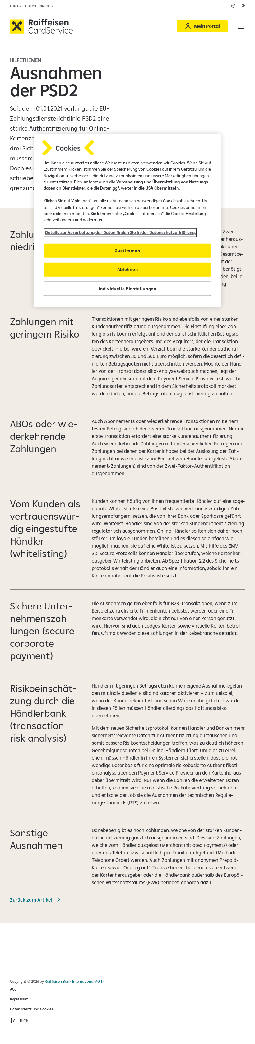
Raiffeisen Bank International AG (72, 981)
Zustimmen (127, 250)
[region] (127, 220)
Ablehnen (127, 269)
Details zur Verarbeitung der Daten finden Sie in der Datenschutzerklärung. (120, 232)
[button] (241, 26)
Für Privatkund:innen (30, 6)
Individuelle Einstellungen (127, 288)
